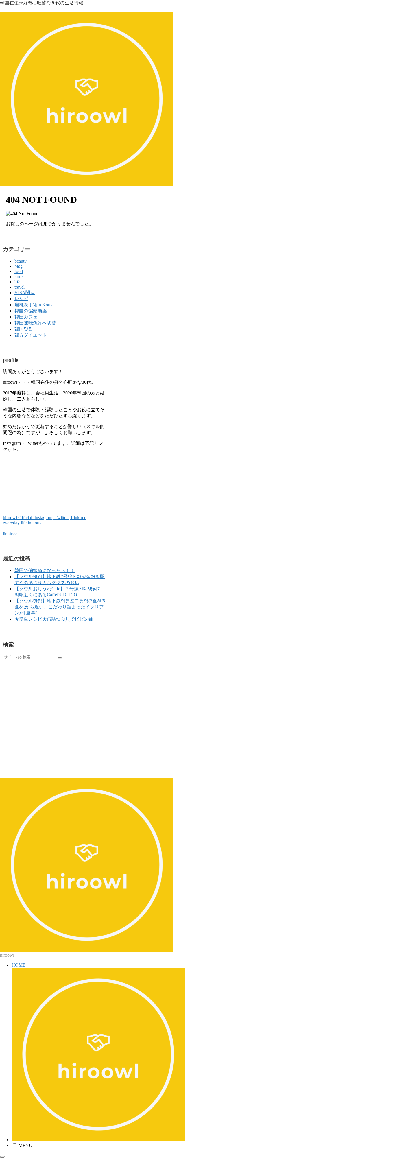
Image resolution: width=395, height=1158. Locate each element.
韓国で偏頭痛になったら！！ (44, 570)
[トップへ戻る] (2, 1157)
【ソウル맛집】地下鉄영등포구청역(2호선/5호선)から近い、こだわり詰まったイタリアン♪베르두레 (59, 606)
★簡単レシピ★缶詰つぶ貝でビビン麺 (53, 619)
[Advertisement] (54, 718)
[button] (60, 658)
